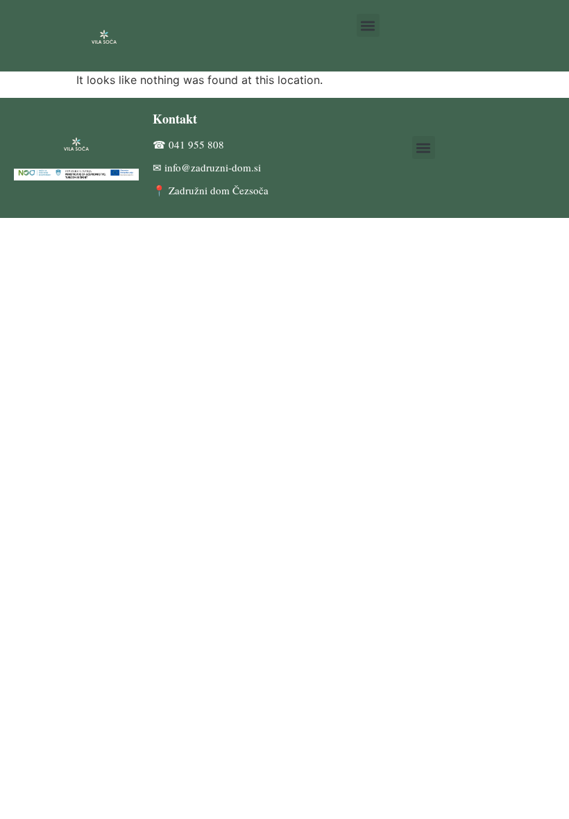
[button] (368, 25)
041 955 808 (196, 144)
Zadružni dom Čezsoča (219, 190)
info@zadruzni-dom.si (212, 167)
